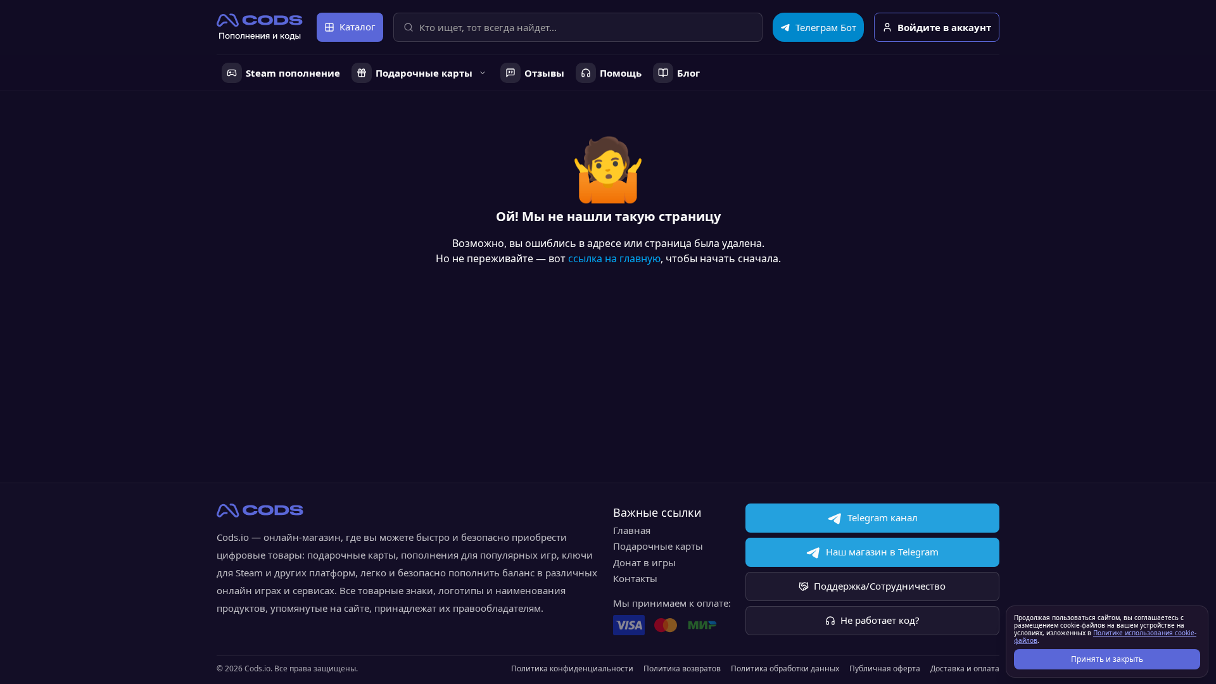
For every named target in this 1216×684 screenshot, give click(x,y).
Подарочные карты (658, 546)
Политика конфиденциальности (572, 669)
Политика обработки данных (785, 669)
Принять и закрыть (1107, 659)
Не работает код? (880, 620)
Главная (631, 530)
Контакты (635, 578)
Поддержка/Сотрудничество (880, 586)
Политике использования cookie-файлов (1105, 636)
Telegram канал (882, 517)
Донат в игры (644, 562)
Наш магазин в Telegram (882, 551)
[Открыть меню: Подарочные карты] (482, 73)
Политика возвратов (682, 669)
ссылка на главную (614, 258)
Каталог (357, 26)
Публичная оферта (884, 669)
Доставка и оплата (964, 669)
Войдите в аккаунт (944, 27)
